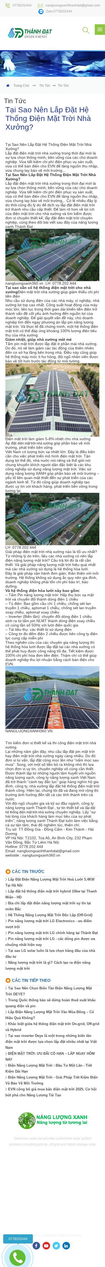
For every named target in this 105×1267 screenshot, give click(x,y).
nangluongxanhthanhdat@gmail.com (73, 5)
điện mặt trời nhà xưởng (35, 443)
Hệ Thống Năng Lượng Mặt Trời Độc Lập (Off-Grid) (50, 915)
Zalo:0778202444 (59, 11)
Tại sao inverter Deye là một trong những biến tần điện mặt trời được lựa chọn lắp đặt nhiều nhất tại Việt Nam (51, 1042)
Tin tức (44, 85)
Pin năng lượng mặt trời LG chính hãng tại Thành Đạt (53, 933)
